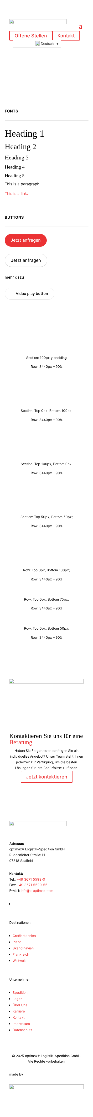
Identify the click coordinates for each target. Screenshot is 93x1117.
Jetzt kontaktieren (46, 777)
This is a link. (16, 193)
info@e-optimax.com (37, 891)
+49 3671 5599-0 (31, 879)
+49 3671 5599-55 (32, 885)
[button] (37, 43)
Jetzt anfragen (26, 240)
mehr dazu (14, 277)
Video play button (32, 293)
